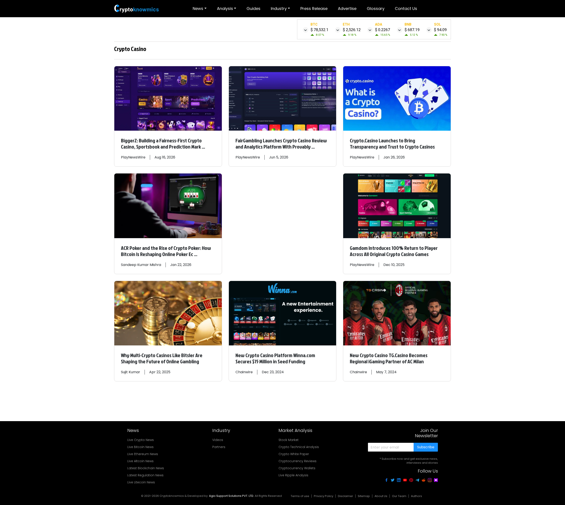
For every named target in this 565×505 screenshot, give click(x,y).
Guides (253, 8)
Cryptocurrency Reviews (297, 461)
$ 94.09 (440, 29)
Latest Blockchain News (145, 468)
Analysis (225, 8)
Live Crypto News (140, 440)
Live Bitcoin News (140, 447)
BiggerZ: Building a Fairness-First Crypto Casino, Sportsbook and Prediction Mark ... (163, 143)
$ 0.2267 (382, 29)
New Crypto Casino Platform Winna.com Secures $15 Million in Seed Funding (275, 358)
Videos (217, 440)
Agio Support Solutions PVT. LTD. (231, 496)
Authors (416, 496)
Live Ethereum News (142, 454)
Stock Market (289, 440)
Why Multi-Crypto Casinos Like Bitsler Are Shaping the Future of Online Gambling (161, 358)
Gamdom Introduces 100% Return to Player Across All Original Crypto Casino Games (394, 251)
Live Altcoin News (140, 461)
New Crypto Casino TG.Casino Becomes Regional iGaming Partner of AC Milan (389, 358)
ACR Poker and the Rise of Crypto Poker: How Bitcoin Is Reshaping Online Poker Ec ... (166, 251)
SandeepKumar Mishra (141, 264)
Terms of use (300, 496)
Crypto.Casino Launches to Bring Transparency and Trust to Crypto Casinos (392, 143)
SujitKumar (130, 372)
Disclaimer (345, 496)
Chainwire (244, 372)
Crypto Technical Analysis (299, 447)
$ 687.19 (412, 29)
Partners (218, 447)
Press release (314, 8)
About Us (381, 496)
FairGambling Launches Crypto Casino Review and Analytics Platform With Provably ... (281, 143)
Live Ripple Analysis (293, 475)
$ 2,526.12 (352, 29)
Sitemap (364, 496)
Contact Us (406, 8)
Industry (279, 8)
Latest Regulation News (145, 475)
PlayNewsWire (133, 157)
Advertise (347, 8)
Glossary (375, 8)
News (198, 8)
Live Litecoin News (141, 482)
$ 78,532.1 (319, 29)
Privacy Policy (323, 496)
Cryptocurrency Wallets (297, 468)
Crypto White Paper (294, 454)
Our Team (399, 496)
